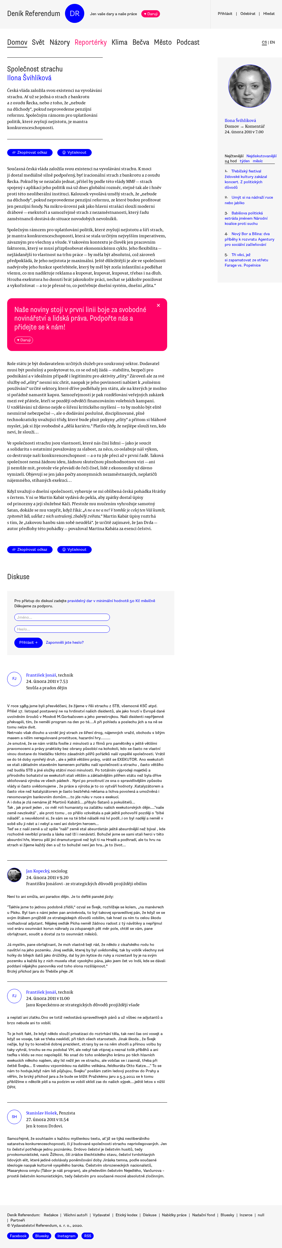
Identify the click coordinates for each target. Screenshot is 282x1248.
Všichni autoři (75, 1215)
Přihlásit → (28, 642)
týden (245, 161)
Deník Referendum (33, 13)
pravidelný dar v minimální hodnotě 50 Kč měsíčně (111, 600)
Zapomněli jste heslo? (65, 642)
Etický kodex (126, 1215)
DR (75, 13)
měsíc (258, 161)
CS (264, 42)
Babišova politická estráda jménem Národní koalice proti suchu (246, 218)
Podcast (188, 42)
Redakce (51, 1215)
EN (272, 42)
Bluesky (227, 1215)
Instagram (66, 1235)
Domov (17, 42)
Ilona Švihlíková (29, 78)
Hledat (269, 13)
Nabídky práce (174, 1215)
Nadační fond (203, 1215)
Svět (38, 42)
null (261, 1215)
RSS (87, 1235)
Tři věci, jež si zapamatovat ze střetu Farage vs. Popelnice (246, 260)
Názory (60, 42)
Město (163, 42)
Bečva (140, 42)
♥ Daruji (151, 14)
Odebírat (248, 13)
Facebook (18, 1235)
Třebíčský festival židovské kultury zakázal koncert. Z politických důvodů (246, 179)
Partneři (17, 1220)
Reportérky (91, 42)
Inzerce (246, 1215)
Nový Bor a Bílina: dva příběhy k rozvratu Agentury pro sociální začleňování (249, 239)
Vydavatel (101, 1215)
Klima (120, 42)
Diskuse (149, 1215)
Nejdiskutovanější (261, 156)
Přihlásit (225, 13)
